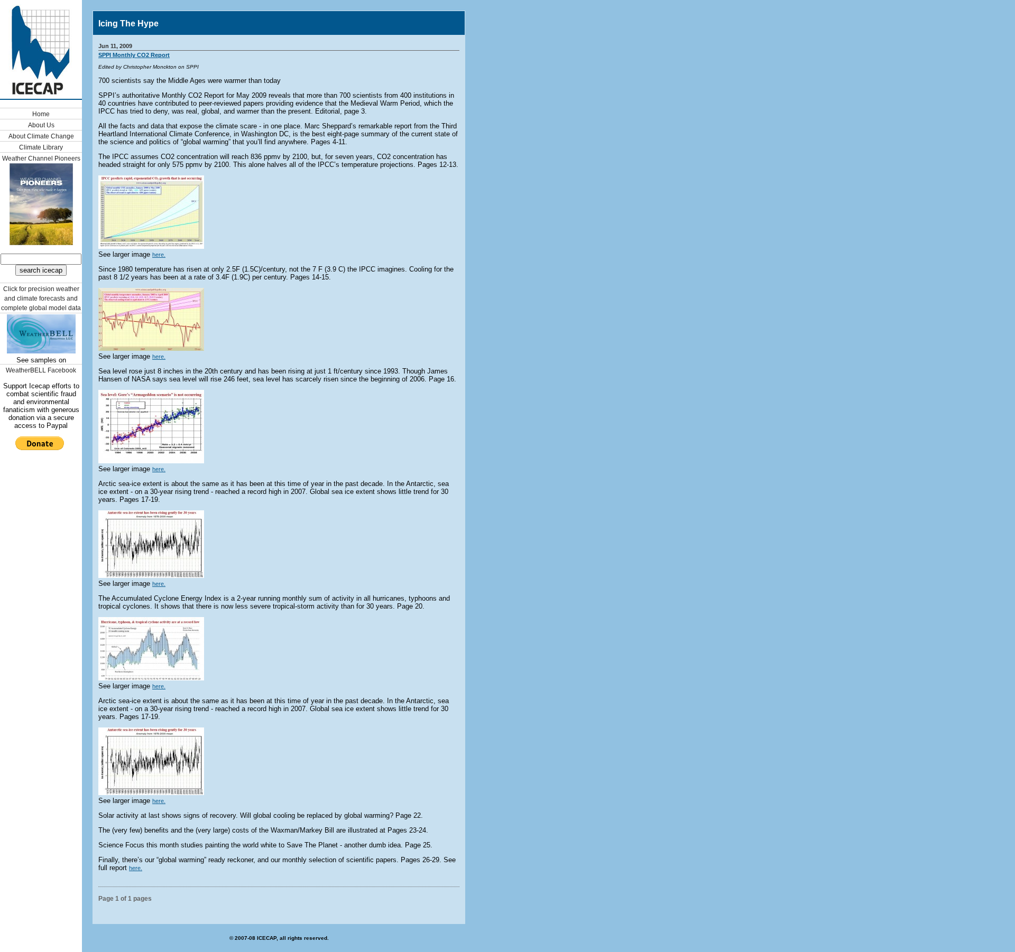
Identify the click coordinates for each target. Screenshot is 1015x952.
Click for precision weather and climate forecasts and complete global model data (41, 298)
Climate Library (41, 147)
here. (158, 254)
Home (41, 114)
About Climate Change (41, 136)
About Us (41, 125)
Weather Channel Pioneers (41, 158)
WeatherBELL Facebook (41, 370)
